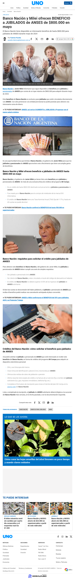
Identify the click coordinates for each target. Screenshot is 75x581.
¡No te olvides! (32, 516)
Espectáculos (24, 546)
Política (18, 8)
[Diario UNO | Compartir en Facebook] (31, 39)
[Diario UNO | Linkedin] (66, 537)
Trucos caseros (61, 558)
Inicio (11, 8)
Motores (58, 550)
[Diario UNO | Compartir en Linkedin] (53, 39)
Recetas (58, 554)
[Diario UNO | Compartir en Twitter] (36, 39)
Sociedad (25, 8)
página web (11, 387)
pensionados (7, 91)
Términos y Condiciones (25, 568)
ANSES (50, 409)
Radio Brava (42, 556)
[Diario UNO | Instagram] (62, 537)
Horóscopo (59, 546)
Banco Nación (23, 409)
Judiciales (6, 559)
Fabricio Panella (15, 38)
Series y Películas (36, 8)
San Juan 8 (42, 559)
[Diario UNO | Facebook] (58, 537)
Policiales (54, 8)
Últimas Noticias (8, 546)
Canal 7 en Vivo (43, 546)
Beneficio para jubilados (38, 409)
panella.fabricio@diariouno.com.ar (19, 40)
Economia (46, 8)
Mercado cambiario (10, 516)
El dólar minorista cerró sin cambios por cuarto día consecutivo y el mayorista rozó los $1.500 (13, 523)
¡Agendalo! (54, 516)
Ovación (62, 8)
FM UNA (41, 552)
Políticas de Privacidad (9, 568)
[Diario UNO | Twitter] (71, 537)
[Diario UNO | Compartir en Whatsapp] (47, 39)
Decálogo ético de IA (8, 571)
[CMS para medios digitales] (38, 576)
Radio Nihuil (42, 549)
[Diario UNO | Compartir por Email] (42, 39)
